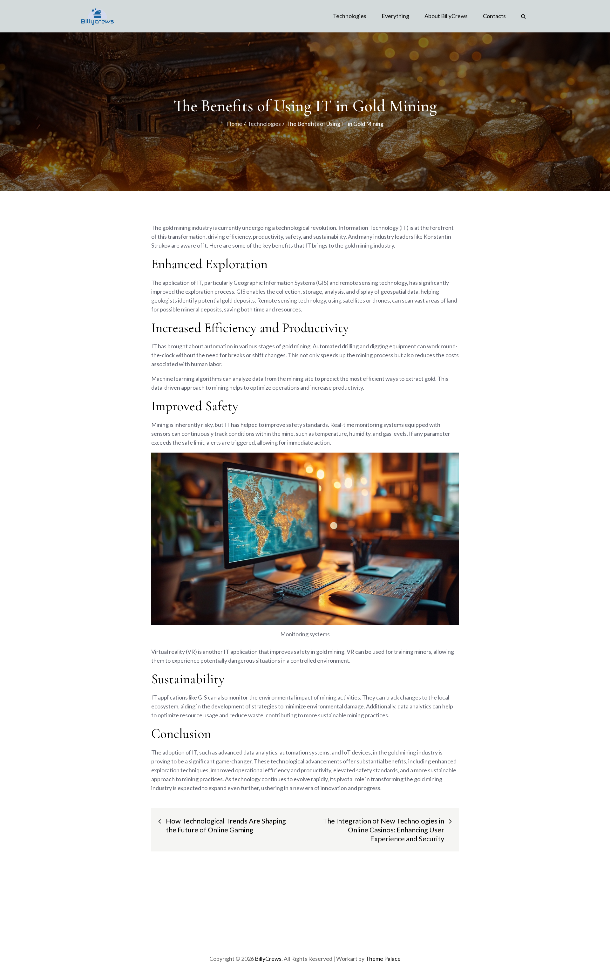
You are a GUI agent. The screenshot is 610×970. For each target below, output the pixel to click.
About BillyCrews (446, 15)
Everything (395, 15)
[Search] (523, 16)
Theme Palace (383, 958)
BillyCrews (268, 958)
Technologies (349, 15)
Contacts (494, 15)
